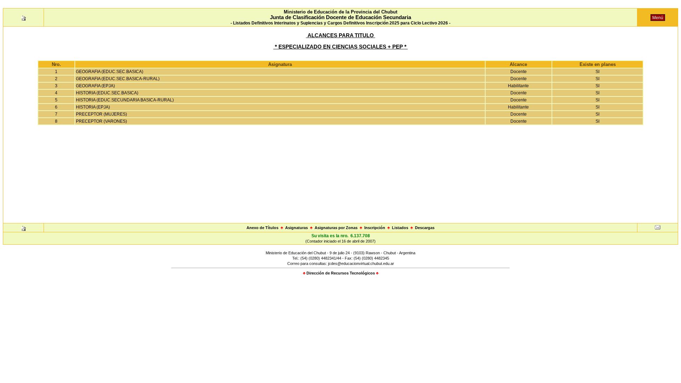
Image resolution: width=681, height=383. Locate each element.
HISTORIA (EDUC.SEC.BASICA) (107, 92)
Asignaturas (296, 228)
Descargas (424, 228)
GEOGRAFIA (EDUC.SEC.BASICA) (109, 71)
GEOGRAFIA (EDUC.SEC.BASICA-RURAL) (118, 78)
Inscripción (374, 228)
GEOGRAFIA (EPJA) (95, 85)
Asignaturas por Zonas (336, 228)
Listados (400, 228)
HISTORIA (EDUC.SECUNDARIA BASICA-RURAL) (125, 100)
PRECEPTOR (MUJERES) (101, 114)
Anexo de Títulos (262, 228)
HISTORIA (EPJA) (93, 107)
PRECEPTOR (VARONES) (101, 121)
